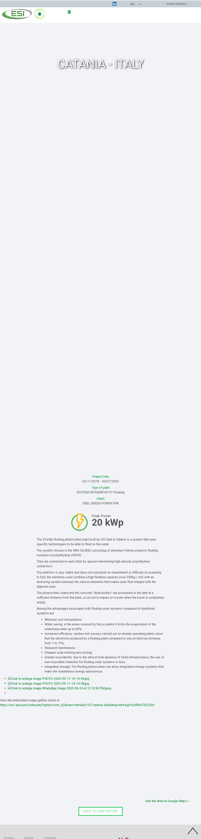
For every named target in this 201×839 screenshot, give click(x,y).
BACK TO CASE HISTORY (100, 811)
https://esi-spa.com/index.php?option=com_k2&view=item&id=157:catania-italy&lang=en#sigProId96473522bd (77, 705)
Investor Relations (176, 3)
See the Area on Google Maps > (167, 801)
